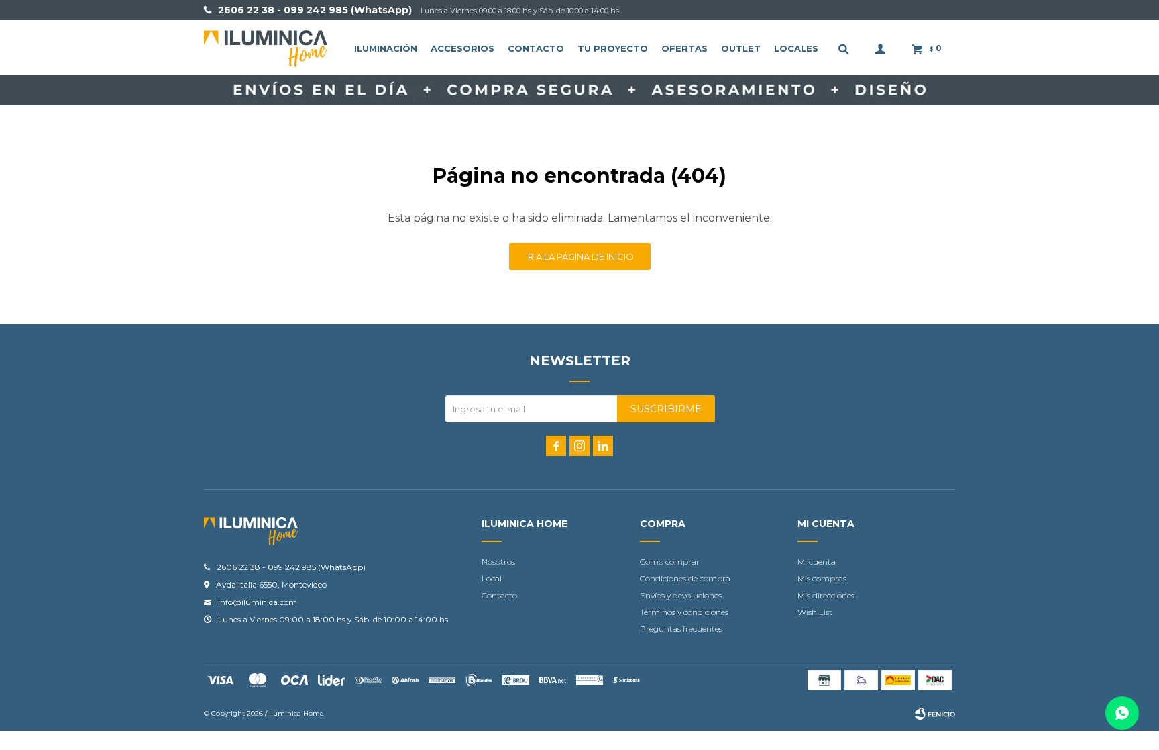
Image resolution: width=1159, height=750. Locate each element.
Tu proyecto (612, 48)
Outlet (741, 48)
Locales (796, 48)
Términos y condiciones (684, 612)
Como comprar (670, 562)
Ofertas (684, 48)
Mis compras (821, 578)
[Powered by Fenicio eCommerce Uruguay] (935, 714)
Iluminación (385, 48)
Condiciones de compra (685, 578)
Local (492, 578)
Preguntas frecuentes (681, 629)
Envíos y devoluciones (681, 595)
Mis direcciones (825, 595)
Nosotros (498, 562)
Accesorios (462, 48)
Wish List (814, 612)
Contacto (536, 48)
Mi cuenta (816, 562)
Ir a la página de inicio (580, 256)
